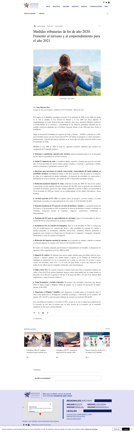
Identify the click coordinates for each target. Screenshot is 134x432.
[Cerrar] (132, 429)
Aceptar (126, 429)
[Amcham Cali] (104, 2)
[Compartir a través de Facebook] (34, 313)
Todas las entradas (30, 13)
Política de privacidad (91, 429)
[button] (107, 13)
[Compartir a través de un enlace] (47, 313)
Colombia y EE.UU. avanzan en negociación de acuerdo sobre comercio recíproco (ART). (66, 351)
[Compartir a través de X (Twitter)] (38, 313)
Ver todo (107, 329)
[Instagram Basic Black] (109, 2)
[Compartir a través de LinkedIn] (43, 313)
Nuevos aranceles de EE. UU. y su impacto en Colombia (96, 351)
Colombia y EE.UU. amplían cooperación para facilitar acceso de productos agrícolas (37, 351)
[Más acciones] (100, 26)
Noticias (41, 13)
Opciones (116, 429)
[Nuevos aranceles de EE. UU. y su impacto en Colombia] (96, 339)
